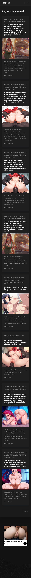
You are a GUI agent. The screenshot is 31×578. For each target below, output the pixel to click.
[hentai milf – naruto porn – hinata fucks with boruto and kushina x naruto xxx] (15, 303)
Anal (11, 84)
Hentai (21, 21)
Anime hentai (7, 19)
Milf (24, 21)
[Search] (24, 2)
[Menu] (28, 3)
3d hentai (6, 84)
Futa (11, 87)
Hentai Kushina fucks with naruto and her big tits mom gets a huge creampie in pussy (15, 342)
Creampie (16, 21)
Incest (10, 337)
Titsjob (13, 89)
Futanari (15, 87)
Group (22, 335)
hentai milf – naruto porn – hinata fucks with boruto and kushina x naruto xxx (15, 289)
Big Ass (18, 19)
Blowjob (11, 21)
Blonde (6, 21)
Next (25, 511)
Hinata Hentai (17, 282)
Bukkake (23, 86)
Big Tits (22, 19)
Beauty (13, 19)
